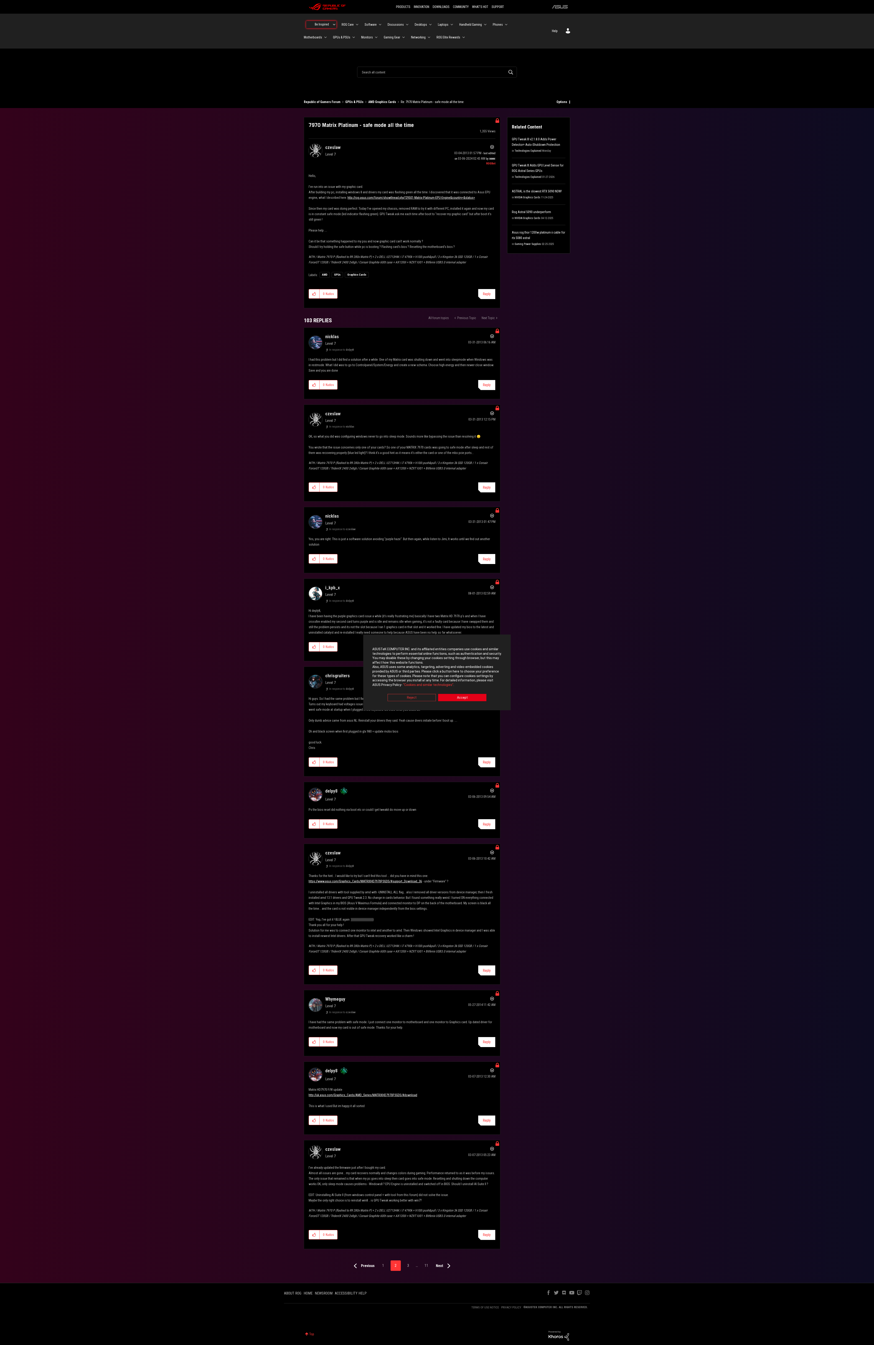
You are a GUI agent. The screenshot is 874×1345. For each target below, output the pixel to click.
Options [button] (561, 102)
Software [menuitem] (371, 24)
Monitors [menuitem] (367, 37)
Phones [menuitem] (498, 24)
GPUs (337, 274)
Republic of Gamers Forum (322, 102)
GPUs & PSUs (354, 102)
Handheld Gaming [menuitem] (470, 24)
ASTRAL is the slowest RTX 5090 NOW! (537, 191)
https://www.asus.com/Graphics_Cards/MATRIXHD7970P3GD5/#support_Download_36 (365, 881)
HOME (308, 1293)
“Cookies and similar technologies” (428, 685)
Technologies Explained (528, 150)
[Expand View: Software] (380, 24)
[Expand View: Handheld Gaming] (485, 24)
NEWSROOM (324, 1293)
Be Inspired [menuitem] (322, 24)
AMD (324, 274)
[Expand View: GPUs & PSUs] (353, 37)
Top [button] (311, 1334)
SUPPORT (498, 7)
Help (555, 31)
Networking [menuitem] (418, 37)
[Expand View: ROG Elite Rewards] (463, 37)
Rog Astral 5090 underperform (531, 212)
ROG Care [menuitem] (348, 24)
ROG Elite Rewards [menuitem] (448, 37)
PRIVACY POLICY (511, 1307)
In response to (341, 349)
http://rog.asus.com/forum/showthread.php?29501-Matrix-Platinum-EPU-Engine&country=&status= (411, 197)
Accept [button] (462, 698)
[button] (314, 293)
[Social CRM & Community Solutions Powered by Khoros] (559, 1335)
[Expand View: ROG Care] (357, 24)
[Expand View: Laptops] (452, 24)
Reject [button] (412, 698)
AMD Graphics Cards (382, 102)
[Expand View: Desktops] (430, 24)
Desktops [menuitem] (421, 24)
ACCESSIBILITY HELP (351, 1293)
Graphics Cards (356, 274)
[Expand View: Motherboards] (325, 37)
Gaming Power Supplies (528, 244)
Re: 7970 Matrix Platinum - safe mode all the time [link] (432, 102)
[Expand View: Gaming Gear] (403, 37)
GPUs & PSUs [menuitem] (341, 37)
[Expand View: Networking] (429, 37)
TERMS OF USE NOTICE (485, 1307)
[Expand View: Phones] (506, 24)
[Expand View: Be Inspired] (334, 24)
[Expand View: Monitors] (376, 37)
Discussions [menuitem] (396, 24)
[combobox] (437, 72)
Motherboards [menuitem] (313, 37)
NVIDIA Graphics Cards (527, 197)
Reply (487, 294)
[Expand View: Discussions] (407, 24)
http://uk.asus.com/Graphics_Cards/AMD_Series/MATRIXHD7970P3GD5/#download (363, 1095)
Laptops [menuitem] (443, 24)
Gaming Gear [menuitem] (392, 37)
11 (426, 1265)
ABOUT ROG (292, 1293)
